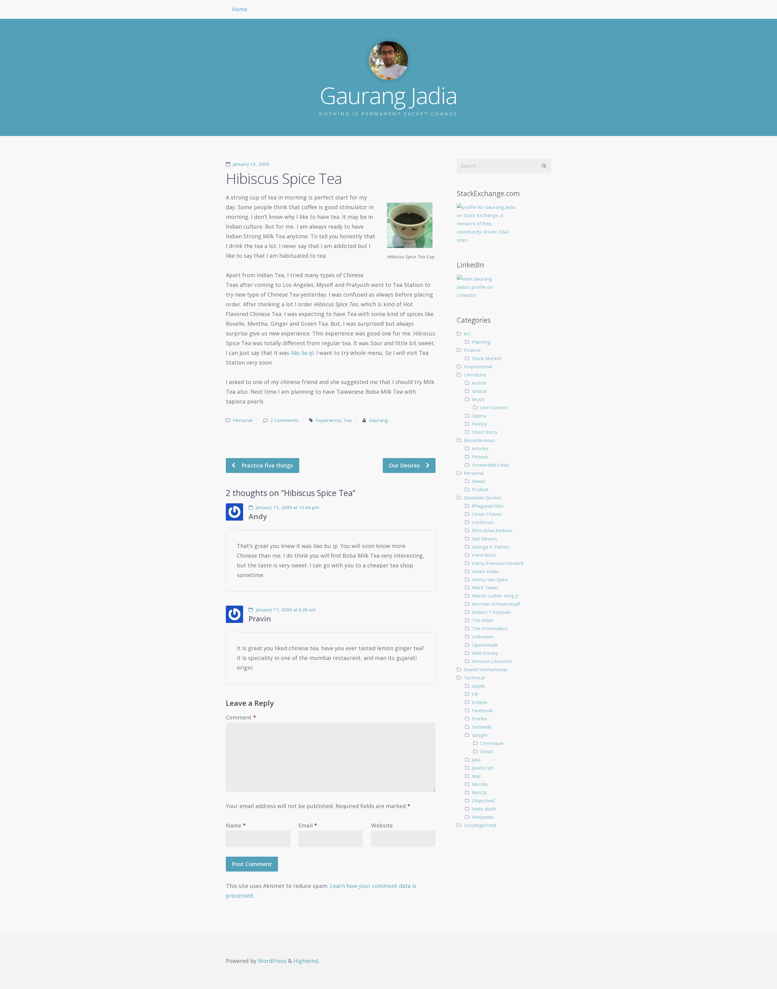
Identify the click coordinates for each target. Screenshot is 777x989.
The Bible (482, 620)
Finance (472, 350)
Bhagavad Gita (487, 506)
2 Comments (284, 420)
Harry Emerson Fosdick (498, 563)
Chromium (492, 743)
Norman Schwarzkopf (496, 604)
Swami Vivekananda (485, 669)
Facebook (482, 710)
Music (478, 399)
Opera (479, 416)
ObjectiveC (484, 800)
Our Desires (405, 465)
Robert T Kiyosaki (491, 612)
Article (479, 383)
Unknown (483, 637)
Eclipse (479, 702)
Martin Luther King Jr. (496, 596)
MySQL (479, 792)
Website (382, 825)
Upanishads (485, 645)
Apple (478, 686)
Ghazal (479, 391)
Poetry (479, 424)
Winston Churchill (491, 661)
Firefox (479, 718)
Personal (243, 420)
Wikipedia (483, 817)
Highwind (305, 960)
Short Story (484, 432)
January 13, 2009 (251, 164)
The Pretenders (489, 628)
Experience (328, 420)
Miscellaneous (479, 440)
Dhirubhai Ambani (492, 530)
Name (236, 825)
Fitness (480, 457)
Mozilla (479, 784)
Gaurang (378, 420)
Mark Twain (485, 587)
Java (476, 759)
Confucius (483, 522)
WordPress (272, 960)
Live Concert (494, 407)
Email (307, 825)
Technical (474, 678)
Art (467, 334)
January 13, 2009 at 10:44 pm (287, 507)
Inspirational (478, 366)
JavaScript (483, 768)
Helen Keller (486, 571)
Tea (347, 420)
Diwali (478, 481)
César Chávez (487, 514)
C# (475, 694)
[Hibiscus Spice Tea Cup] (411, 225)
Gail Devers (484, 538)
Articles (480, 448)
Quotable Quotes (482, 497)
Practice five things (266, 465)
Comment (241, 717)
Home (239, 9)
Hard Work (484, 555)
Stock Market (486, 358)
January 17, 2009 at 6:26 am (286, 610)
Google (479, 735)
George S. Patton (490, 547)
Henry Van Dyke (490, 579)
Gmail (486, 751)
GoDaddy (482, 727)
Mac (476, 776)
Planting (481, 342)
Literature (475, 375)
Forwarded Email (490, 465)
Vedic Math (484, 809)
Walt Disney (485, 653)
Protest (480, 489)
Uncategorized (480, 825)
